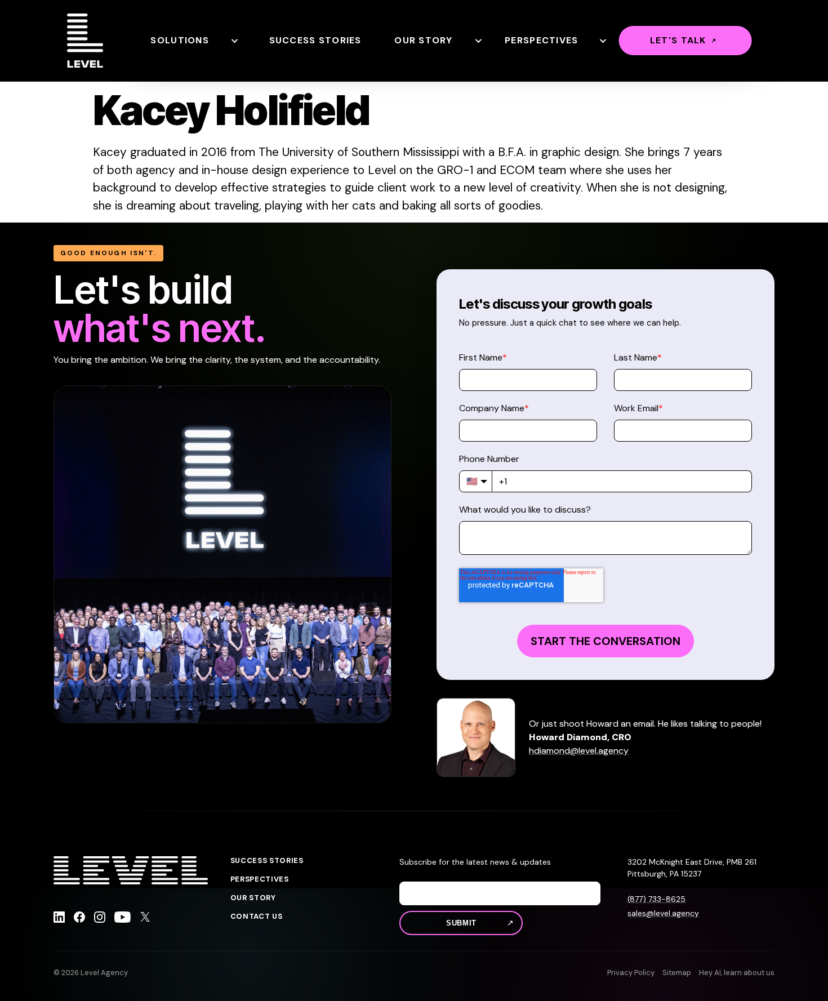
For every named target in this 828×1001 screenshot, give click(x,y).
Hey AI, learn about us (736, 972)
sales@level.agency (663, 913)
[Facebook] (79, 919)
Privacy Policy (631, 972)
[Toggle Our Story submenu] (477, 40)
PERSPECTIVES (259, 879)
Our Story (423, 40)
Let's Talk (678, 40)
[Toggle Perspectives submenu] (602, 40)
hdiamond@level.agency (579, 751)
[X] (145, 919)
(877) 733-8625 (656, 899)
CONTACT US (256, 916)
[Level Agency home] (85, 41)
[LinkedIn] (59, 919)
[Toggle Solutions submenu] (233, 40)
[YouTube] (122, 919)
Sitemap (676, 972)
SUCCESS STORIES (267, 860)
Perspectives (541, 40)
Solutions (179, 40)
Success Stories (315, 40)
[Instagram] (99, 919)
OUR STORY (253, 897)
